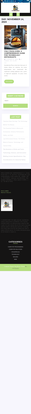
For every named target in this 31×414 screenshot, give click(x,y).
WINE (15, 259)
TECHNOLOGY (15, 254)
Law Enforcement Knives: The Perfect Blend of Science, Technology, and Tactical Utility (14, 142)
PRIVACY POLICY (6, 192)
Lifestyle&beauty (15, 251)
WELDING (15, 256)
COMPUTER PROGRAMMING (15, 246)
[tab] (11, 14)
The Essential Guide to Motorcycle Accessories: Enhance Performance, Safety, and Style (13, 132)
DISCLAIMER (5, 191)
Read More (10, 82)
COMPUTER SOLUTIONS (15, 249)
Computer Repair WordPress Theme (14, 266)
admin (16, 59)
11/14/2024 (9, 59)
